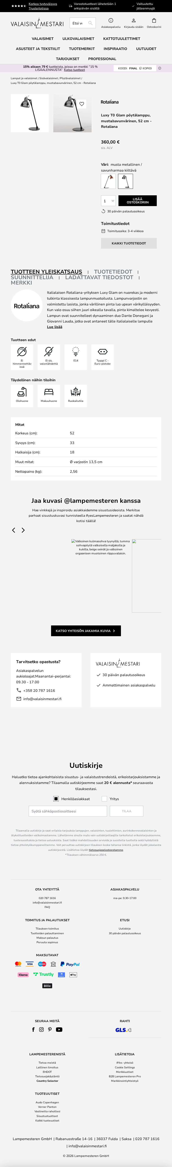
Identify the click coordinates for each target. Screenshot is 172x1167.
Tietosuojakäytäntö (47, 1076)
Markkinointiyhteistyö (124, 1080)
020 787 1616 (47, 898)
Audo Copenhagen (47, 1102)
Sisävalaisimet (48, 78)
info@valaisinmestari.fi (42, 698)
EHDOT (47, 1071)
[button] (81, 104)
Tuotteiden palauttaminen (47, 933)
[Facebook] (33, 1029)
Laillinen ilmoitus (47, 1067)
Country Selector (47, 1080)
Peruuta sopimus (47, 942)
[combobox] (83, 23)
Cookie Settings (125, 1067)
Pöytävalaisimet (70, 78)
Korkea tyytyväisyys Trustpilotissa (43, 6)
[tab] (50, 272)
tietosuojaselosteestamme (106, 849)
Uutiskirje (125, 928)
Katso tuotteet (74, 69)
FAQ (47, 907)
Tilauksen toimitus (47, 928)
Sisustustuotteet (47, 1116)
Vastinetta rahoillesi (47, 1111)
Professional (102, 58)
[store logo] (37, 22)
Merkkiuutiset (124, 1071)
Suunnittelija (32, 277)
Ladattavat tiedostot (99, 277)
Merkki (21, 282)
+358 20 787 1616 (39, 690)
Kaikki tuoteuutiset (47, 1120)
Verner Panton (47, 1106)
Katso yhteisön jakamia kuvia (83, 631)
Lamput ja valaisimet (24, 78)
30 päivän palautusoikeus (125, 933)
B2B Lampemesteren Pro (125, 1076)
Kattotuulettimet (121, 38)
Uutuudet (146, 48)
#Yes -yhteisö (124, 1062)
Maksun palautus (47, 937)
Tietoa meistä (47, 1062)
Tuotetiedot (113, 271)
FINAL (135, 68)
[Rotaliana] (125, 101)
